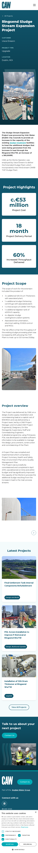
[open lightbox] (19, 509)
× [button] (35, 812)
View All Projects (19, 707)
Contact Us (9, 735)
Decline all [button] (27, 844)
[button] (34, 5)
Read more (24, 827)
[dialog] (19, 831)
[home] (6, 5)
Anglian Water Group (21, 790)
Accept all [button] (10, 844)
